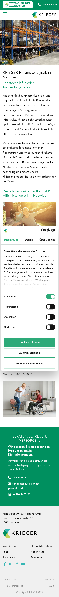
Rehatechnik (29, 208)
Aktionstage (37, 552)
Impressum (10, 579)
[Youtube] (23, 564)
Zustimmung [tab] (11, 239)
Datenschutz (48, 579)
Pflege (6, 552)
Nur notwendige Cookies (29, 363)
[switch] (50, 306)
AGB (51, 586)
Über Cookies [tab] (47, 239)
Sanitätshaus (10, 557)
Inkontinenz (9, 546)
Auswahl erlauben (29, 352)
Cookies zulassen (30, 342)
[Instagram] (11, 564)
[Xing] (16, 564)
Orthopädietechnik (41, 546)
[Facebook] (5, 564)
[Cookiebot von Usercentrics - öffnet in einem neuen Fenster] (41, 230)
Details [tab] (29, 239)
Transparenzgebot (14, 586)
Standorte (36, 557)
